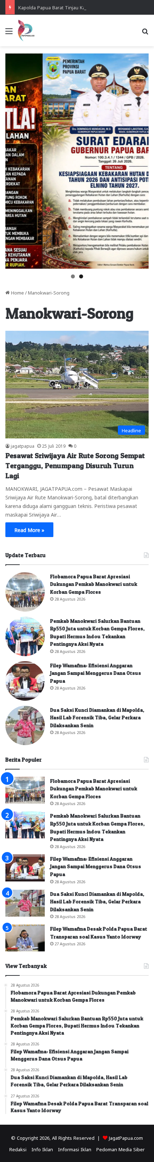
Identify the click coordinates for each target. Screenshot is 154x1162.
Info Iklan (42, 1149)
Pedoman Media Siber (120, 1149)
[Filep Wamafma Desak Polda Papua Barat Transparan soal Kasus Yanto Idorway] (25, 938)
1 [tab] (73, 276)
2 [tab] (81, 276)
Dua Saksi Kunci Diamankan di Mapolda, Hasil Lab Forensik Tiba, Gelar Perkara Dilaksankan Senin (97, 717)
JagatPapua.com (126, 1137)
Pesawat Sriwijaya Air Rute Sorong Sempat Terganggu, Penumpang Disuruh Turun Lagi (75, 465)
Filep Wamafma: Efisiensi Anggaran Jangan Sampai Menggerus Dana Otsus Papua (95, 673)
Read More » (29, 529)
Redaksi (18, 1149)
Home (17, 292)
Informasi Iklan (74, 1149)
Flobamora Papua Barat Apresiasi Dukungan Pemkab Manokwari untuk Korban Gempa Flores (93, 584)
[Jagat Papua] (26, 30)
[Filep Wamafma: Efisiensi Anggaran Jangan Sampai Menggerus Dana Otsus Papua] (25, 681)
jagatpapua (22, 445)
